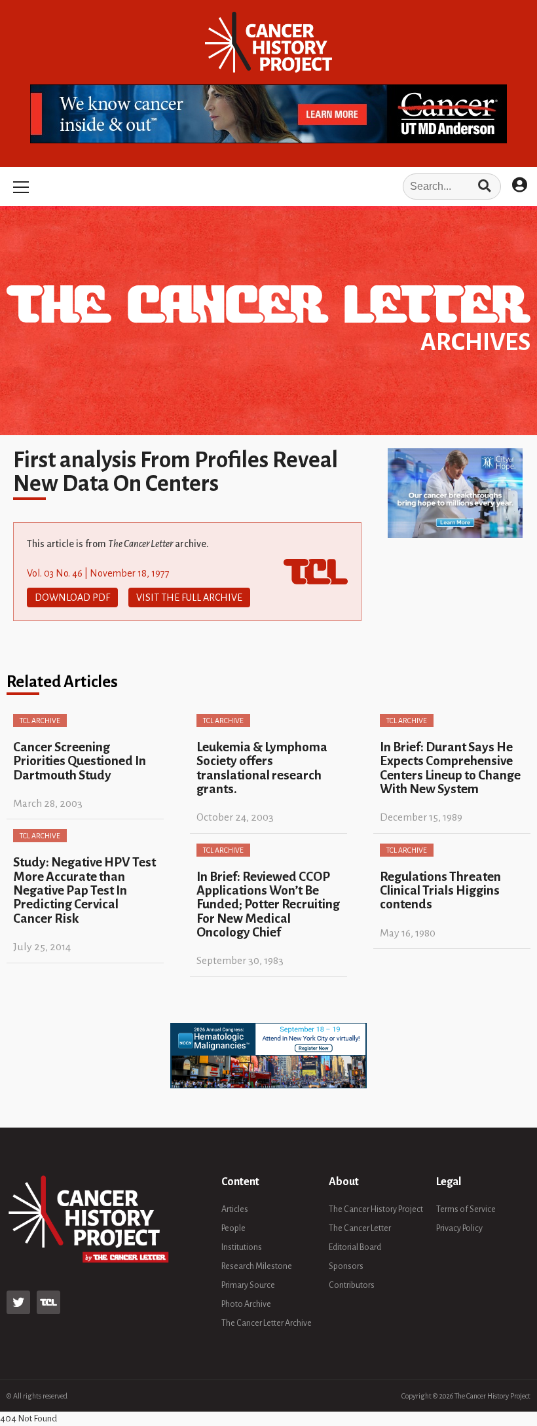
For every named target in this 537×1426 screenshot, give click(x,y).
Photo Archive (246, 1304)
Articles (234, 1209)
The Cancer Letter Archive (266, 1323)
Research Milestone (256, 1266)
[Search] (484, 186)
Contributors (352, 1285)
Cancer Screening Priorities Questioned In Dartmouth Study (79, 761)
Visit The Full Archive (189, 597)
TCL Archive (40, 720)
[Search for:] (268, 186)
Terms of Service (466, 1209)
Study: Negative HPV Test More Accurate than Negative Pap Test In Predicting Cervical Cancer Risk (84, 890)
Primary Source (248, 1285)
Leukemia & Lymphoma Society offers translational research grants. (261, 768)
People (233, 1228)
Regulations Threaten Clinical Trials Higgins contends (440, 891)
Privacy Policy (459, 1228)
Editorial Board (355, 1247)
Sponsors (346, 1266)
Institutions (241, 1247)
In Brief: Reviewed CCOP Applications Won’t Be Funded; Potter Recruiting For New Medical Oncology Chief (268, 904)
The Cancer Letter (360, 1228)
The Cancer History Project (376, 1209)
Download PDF (72, 597)
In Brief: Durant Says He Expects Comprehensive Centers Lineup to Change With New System (450, 768)
